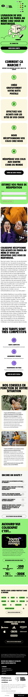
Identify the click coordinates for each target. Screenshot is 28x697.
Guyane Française (9, 608)
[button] (3, 6)
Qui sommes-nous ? (6, 668)
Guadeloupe (18, 604)
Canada (13, 601)
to (2, 195)
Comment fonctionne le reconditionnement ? (8, 500)
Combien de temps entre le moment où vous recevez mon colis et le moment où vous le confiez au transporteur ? (11, 507)
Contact (4, 673)
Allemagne (22, 597)
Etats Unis (22, 601)
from (2, 191)
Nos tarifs (4, 671)
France (4, 604)
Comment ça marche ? (7, 670)
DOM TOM (4, 597)
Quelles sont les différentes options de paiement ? (12, 481)
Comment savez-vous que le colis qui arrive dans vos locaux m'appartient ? (12, 488)
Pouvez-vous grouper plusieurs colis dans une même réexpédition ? (12, 494)
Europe (13, 597)
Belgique (4, 601)
